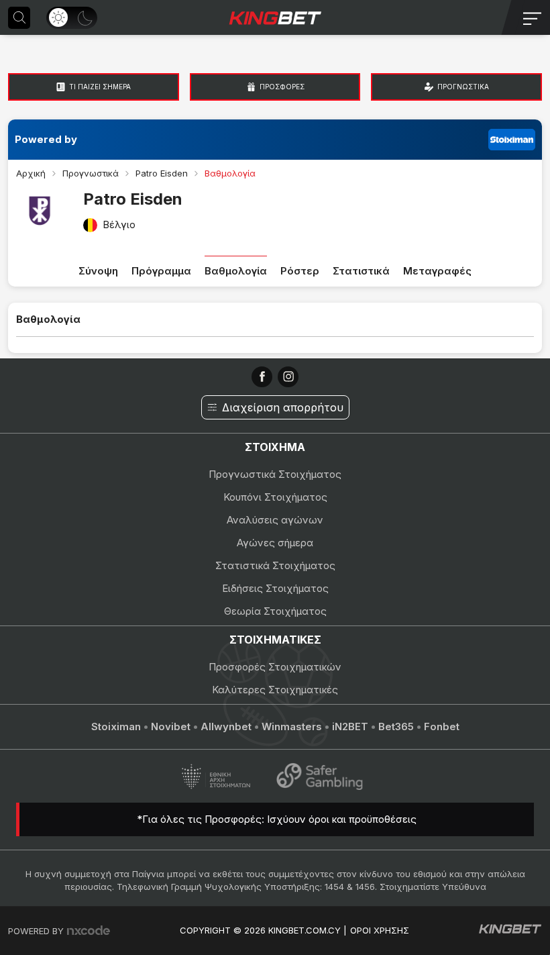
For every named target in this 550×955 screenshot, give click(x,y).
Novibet (170, 726)
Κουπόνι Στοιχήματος (275, 497)
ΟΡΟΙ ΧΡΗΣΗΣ (379, 930)
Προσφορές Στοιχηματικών (275, 666)
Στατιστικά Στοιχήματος (275, 565)
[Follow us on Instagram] (288, 376)
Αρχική (31, 173)
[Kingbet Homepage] (275, 17)
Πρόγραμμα (161, 270)
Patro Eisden (161, 173)
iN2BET (350, 726)
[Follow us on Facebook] (262, 376)
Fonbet (441, 726)
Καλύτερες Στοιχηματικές (275, 689)
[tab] (93, 87)
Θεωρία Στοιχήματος (275, 611)
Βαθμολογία (236, 270)
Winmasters (292, 726)
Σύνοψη (98, 270)
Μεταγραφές (437, 270)
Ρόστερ (299, 270)
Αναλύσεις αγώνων (275, 519)
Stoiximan (116, 726)
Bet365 (396, 726)
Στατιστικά (361, 270)
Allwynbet (226, 726)
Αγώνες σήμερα (275, 542)
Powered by (46, 139)
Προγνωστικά (90, 173)
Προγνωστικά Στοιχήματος (275, 474)
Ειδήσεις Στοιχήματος (275, 588)
